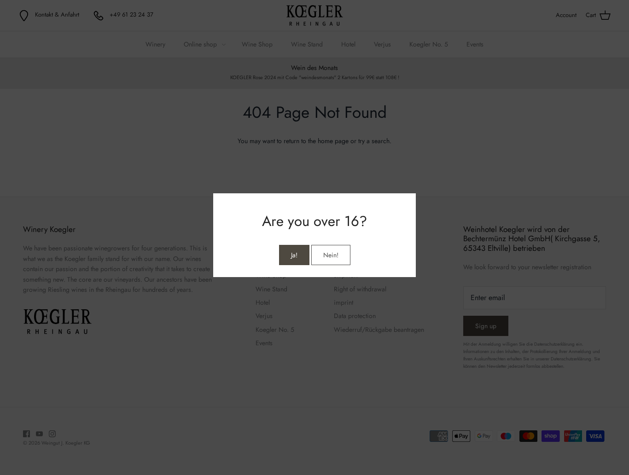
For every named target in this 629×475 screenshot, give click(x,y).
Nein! (330, 255)
